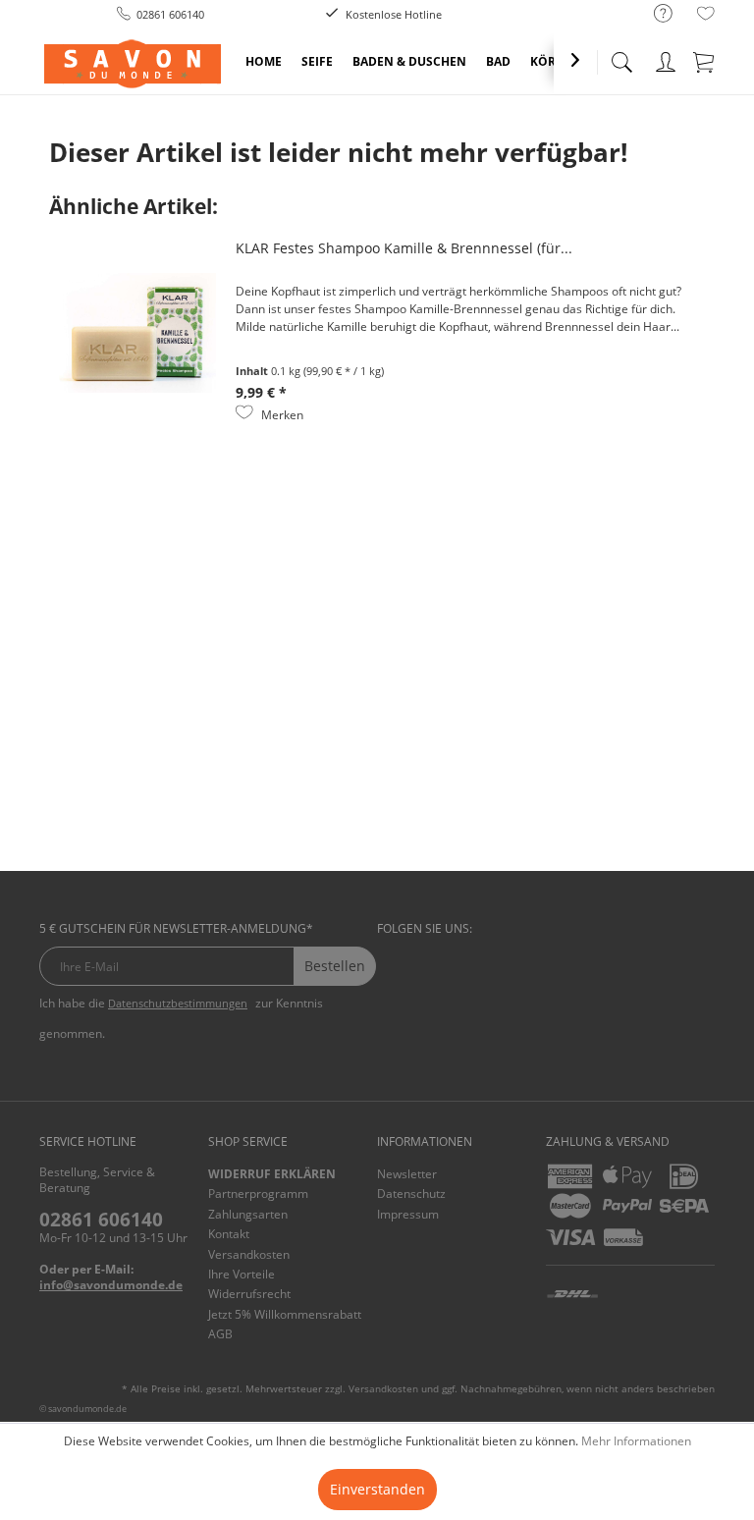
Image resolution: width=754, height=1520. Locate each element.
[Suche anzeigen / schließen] (621, 56)
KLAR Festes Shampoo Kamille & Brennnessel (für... (404, 248)
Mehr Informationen (636, 1441)
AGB (220, 1334)
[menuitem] (653, 14)
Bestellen (334, 965)
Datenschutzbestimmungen (177, 1003)
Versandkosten (249, 1254)
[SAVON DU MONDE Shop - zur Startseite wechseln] (132, 63)
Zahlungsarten (248, 1214)
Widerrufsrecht (249, 1293)
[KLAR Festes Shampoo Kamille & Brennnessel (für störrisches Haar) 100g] (137, 333)
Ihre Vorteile (241, 1274)
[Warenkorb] (705, 58)
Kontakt (228, 1233)
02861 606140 (101, 1219)
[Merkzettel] (706, 16)
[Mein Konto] (665, 58)
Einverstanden (377, 1489)
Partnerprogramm (258, 1193)
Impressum (408, 1214)
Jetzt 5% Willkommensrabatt (284, 1314)
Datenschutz (411, 1193)
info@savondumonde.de (111, 1284)
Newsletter (407, 1174)
